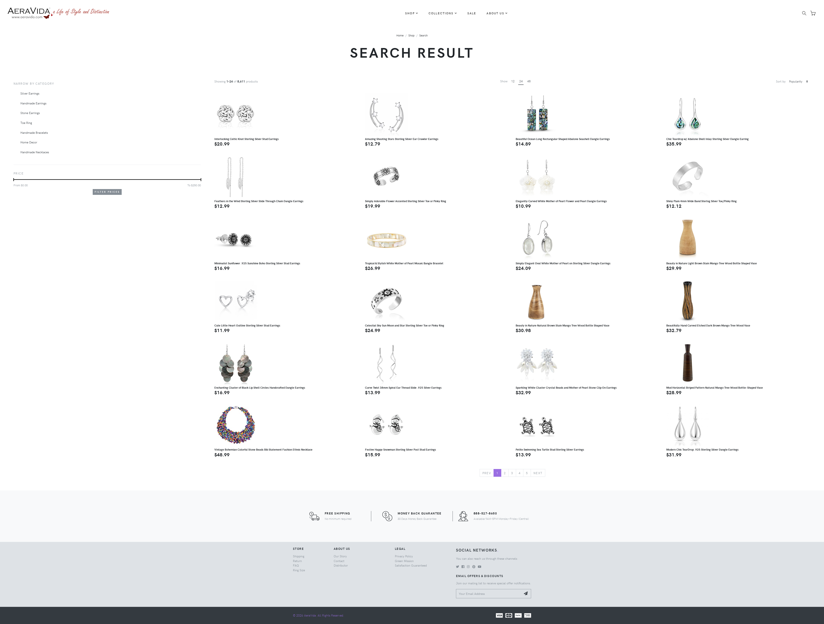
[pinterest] (473, 566)
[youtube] (479, 566)
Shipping (298, 556)
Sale (471, 13)
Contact (339, 561)
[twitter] (457, 566)
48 (529, 81)
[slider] (13, 179)
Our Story (340, 556)
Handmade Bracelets (34, 132)
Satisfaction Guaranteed (411, 565)
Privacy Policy (404, 556)
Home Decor (28, 142)
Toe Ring (26, 122)
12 (513, 81)
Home (400, 35)
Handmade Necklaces (34, 152)
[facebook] (463, 566)
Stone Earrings (30, 113)
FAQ (296, 565)
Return (297, 561)
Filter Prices (107, 191)
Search (423, 35)
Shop (410, 13)
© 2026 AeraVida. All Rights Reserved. (318, 615)
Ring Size (299, 570)
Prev (486, 473)
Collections (441, 13)
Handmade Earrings (33, 103)
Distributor (341, 565)
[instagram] (468, 566)
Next (538, 473)
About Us (495, 13)
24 (521, 81)
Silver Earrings (29, 93)
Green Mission (404, 561)
